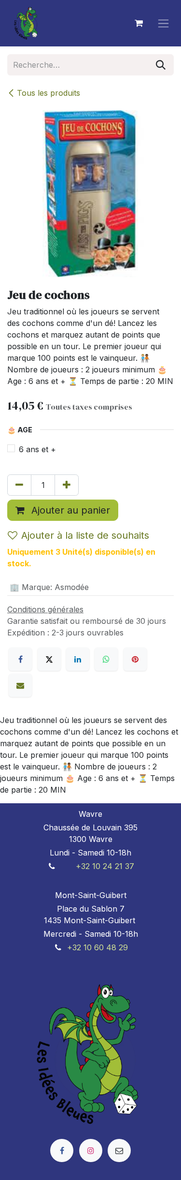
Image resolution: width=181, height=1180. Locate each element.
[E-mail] (20, 685)
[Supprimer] (19, 485)
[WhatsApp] (106, 659)
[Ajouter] (67, 485)
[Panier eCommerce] (138, 23)
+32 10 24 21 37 (105, 866)
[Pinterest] (135, 659)
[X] (49, 659)
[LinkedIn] (77, 659)
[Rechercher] (161, 64)
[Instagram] (90, 1150)
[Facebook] (20, 659)
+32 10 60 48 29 (97, 947)
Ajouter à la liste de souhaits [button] (85, 535)
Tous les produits (48, 93)
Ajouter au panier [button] (69, 510)
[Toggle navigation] (163, 23)
